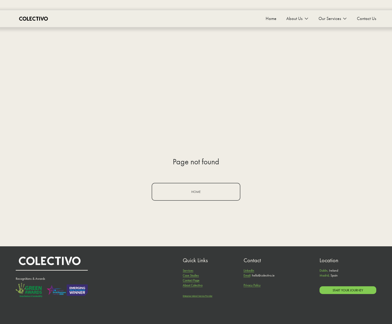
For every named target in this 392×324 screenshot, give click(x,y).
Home (271, 18)
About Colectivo (193, 285)
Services (188, 270)
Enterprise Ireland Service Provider (197, 295)
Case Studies (191, 275)
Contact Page (191, 280)
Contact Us (366, 18)
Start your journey (348, 290)
